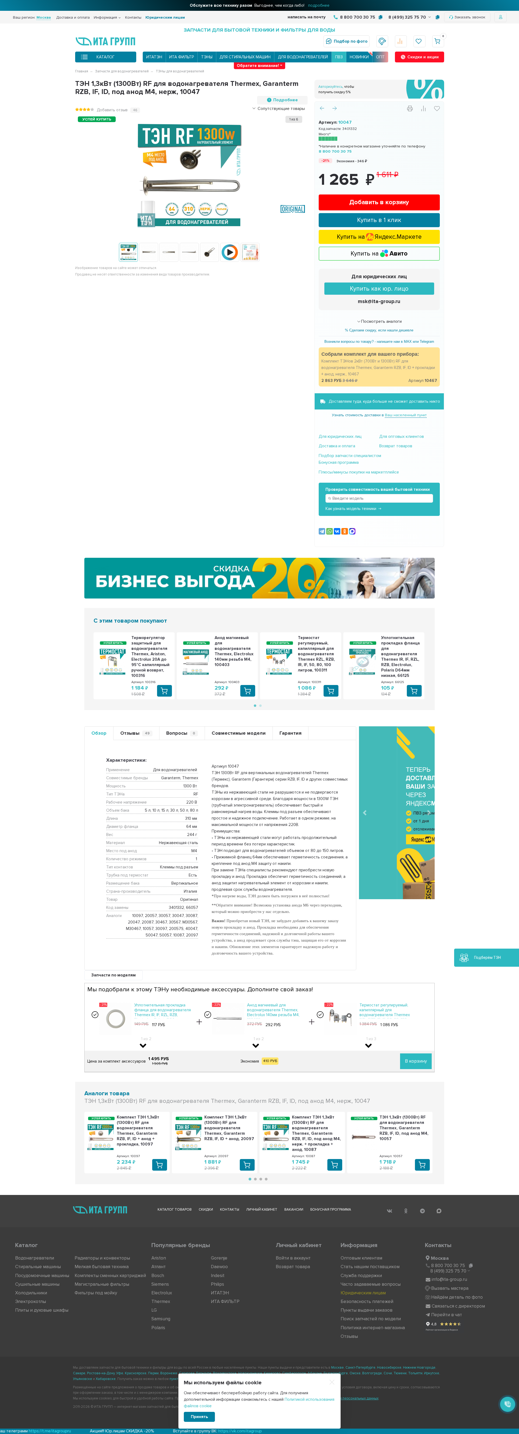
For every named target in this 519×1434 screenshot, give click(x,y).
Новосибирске (389, 1367)
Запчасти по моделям (113, 975)
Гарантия (290, 733)
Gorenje (219, 1258)
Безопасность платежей (367, 1301)
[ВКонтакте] (337, 531)
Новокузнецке (250, 1373)
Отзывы (135, 733)
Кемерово (272, 1373)
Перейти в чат (446, 1315)
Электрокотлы (30, 1301)
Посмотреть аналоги (381, 321)
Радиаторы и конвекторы (102, 1258)
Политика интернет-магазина (373, 1328)
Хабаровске (106, 1379)
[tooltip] (380, 17)
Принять (199, 1416)
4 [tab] (265, 1179)
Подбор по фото (350, 41)
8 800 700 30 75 (357, 17)
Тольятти (415, 1373)
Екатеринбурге (336, 1373)
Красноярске (136, 1373)
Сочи (388, 1373)
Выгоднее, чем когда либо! (260, 5)
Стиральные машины (38, 1267)
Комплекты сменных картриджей (110, 1275)
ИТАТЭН (154, 57)
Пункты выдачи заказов (366, 1310)
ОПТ (380, 57)
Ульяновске (82, 1379)
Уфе (119, 1373)
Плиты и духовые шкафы (41, 1310)
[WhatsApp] (329, 531)
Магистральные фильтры (102, 1284)
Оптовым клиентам (361, 1258)
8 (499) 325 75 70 (407, 17)
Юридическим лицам (165, 17)
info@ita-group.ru (449, 1279)
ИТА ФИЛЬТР (181, 57)
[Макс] (352, 531)
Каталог (106, 57)
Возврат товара (293, 1267)
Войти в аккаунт (293, 1258)
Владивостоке (225, 1373)
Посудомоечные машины (42, 1275)
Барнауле (203, 1373)
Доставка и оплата (73, 17)
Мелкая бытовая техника (102, 1267)
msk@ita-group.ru (379, 301)
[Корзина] (438, 41)
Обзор (99, 733)
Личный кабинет (261, 1209)
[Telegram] (322, 531)
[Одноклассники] (344, 531)
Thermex (160, 1301)
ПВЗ (339, 57)
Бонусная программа (339, 462)
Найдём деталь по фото (457, 1297)
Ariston (158, 1258)
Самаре (79, 1373)
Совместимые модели (239, 733)
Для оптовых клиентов (401, 436)
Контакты (133, 17)
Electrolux (161, 1293)
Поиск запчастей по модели (371, 1319)
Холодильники (31, 1293)
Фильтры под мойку (96, 1293)
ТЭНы (206, 57)
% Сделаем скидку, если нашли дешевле (379, 330)
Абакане (315, 1373)
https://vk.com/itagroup (102, 1431)
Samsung (160, 1319)
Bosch (157, 1275)
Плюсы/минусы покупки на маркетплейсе (359, 472)
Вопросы (180, 733)
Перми (153, 1373)
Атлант (158, 1267)
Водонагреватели (34, 1258)
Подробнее (285, 100)
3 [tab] (260, 1179)
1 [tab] (254, 705)
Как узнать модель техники (350, 508)
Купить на (379, 253)
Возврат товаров (395, 446)
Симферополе (294, 1373)
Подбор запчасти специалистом (350, 455)
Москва (440, 1258)
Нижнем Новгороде (419, 1367)
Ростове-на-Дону (101, 1373)
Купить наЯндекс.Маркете (379, 237)
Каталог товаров (175, 1209)
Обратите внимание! (258, 65)
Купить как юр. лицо (379, 289)
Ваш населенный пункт (406, 415)
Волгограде (372, 1373)
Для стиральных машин (245, 57)
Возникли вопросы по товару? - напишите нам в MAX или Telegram (379, 342)
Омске (355, 1373)
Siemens (160, 1284)
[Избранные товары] (419, 41)
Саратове (187, 1373)
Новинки (359, 57)
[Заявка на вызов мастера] (382, 41)
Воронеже (168, 1373)
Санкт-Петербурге (360, 1367)
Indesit (217, 1275)
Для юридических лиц (379, 277)
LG (154, 1310)
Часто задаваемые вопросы (371, 1284)
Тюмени (400, 1373)
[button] (364, 812)
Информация (105, 17)
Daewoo (219, 1267)
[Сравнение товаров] (401, 41)
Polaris (158, 1328)
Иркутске (431, 1373)
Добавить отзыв (112, 110)
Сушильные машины (37, 1284)
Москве (337, 1367)
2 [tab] (260, 705)
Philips (217, 1284)
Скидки (206, 1209)
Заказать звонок (469, 17)
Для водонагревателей (303, 57)
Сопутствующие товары (281, 108)
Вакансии (293, 1209)
